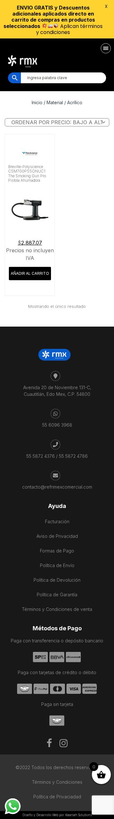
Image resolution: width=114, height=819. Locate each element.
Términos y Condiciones (57, 782)
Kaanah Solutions (78, 815)
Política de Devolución (57, 580)
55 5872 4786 (73, 456)
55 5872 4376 (40, 456)
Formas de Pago (57, 550)
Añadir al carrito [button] (30, 273)
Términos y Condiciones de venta (57, 609)
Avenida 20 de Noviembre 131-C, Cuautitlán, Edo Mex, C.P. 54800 (57, 391)
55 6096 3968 (57, 425)
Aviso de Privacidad (57, 536)
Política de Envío (57, 565)
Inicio (37, 102)
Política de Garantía (57, 594)
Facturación (57, 521)
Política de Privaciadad (57, 796)
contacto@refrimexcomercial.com (57, 487)
